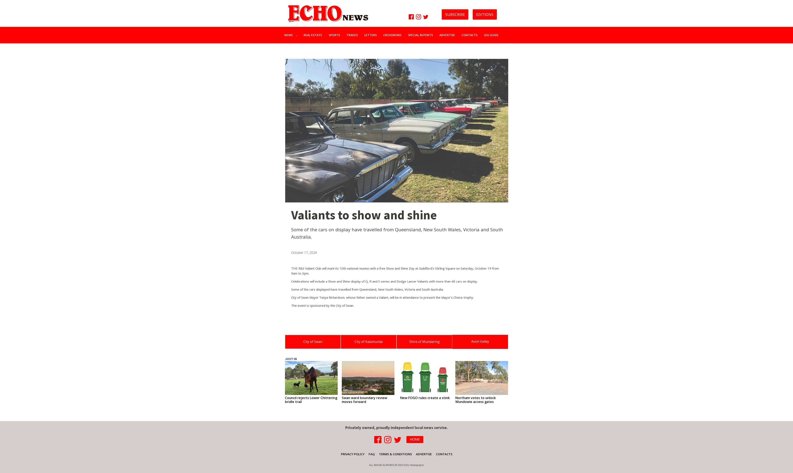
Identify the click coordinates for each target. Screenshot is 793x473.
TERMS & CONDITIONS (395, 454)
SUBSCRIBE (455, 14)
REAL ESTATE (313, 35)
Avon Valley (480, 341)
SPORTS (334, 35)
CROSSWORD (392, 35)
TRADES (352, 35)
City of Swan (312, 341)
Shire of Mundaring (424, 341)
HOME (415, 439)
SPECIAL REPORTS (420, 35)
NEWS (288, 35)
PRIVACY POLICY (352, 454)
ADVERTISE (447, 35)
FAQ (372, 454)
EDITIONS (484, 14)
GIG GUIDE (491, 35)
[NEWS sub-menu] (297, 35)
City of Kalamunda (369, 341)
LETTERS (370, 35)
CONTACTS (469, 35)
